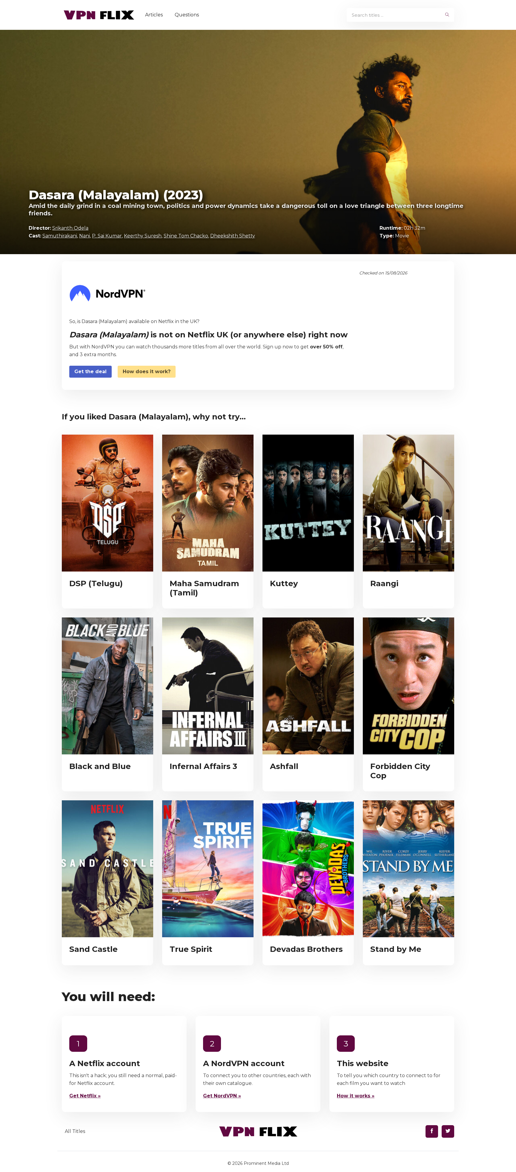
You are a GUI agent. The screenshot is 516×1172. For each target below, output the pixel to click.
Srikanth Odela (70, 228)
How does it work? (147, 371)
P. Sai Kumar (107, 236)
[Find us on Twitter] (448, 1131)
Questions (187, 15)
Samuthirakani (59, 236)
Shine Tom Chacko (186, 236)
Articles (154, 15)
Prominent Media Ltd (266, 1163)
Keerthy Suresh (143, 236)
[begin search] (447, 15)
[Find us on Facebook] (432, 1131)
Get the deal (90, 371)
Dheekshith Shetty (232, 236)
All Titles (75, 1131)
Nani (84, 236)
